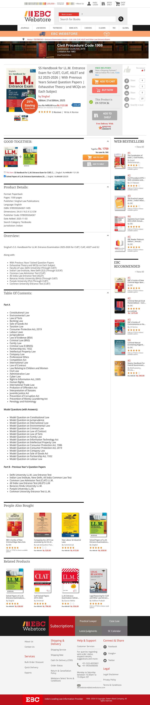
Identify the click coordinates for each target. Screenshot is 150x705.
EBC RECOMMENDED (127, 264)
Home (29, 39)
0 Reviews (56, 112)
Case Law (114, 621)
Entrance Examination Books (56, 39)
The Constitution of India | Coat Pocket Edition (135, 156)
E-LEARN (102, 28)
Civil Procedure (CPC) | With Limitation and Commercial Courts (137, 179)
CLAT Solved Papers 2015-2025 (41, 597)
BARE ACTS (73, 28)
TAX (114, 28)
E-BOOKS (88, 28)
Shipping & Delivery (57, 642)
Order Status (57, 665)
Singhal (46, 96)
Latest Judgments (88, 631)
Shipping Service (58, 650)
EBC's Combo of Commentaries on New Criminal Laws (136, 323)
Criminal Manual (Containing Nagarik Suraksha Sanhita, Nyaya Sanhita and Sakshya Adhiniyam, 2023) (137, 344)
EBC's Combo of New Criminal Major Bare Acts (15, 541)
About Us (29, 641)
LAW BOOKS (41, 28)
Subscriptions (61, 626)
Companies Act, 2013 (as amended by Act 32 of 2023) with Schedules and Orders (43, 541)
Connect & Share (113, 640)
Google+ (112, 653)
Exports (28, 673)
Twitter (111, 660)
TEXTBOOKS (57, 28)
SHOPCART (123, 4)
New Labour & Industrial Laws (71, 541)
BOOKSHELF (109, 4)
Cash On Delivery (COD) (62, 660)
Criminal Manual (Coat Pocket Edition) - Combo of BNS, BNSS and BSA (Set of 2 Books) (137, 302)
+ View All (139, 147)
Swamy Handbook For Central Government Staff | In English (136, 364)
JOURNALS (25, 28)
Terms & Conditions (112, 685)
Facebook (112, 646)
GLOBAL (126, 28)
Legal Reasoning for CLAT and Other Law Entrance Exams (99, 597)
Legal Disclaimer (111, 674)
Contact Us (29, 647)
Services (30, 656)
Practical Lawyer (88, 621)
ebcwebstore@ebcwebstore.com (91, 687)
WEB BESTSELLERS (129, 141)
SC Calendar (114, 631)
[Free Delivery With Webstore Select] (105, 129)
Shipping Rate (57, 655)
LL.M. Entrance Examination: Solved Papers (69, 597)
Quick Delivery (31, 667)
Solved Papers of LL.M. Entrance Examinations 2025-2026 (98, 541)
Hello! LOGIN (95, 4)
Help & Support (86, 640)
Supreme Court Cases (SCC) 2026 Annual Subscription (136, 220)
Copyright (101, 699)
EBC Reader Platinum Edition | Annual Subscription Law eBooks (136, 240)
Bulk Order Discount (34, 662)
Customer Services (85, 646)
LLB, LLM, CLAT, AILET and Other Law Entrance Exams (89, 39)
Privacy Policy (109, 680)
